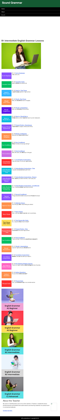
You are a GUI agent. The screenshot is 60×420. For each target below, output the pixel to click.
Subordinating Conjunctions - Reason (26, 177)
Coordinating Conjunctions (23, 159)
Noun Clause (19, 211)
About (3, 12)
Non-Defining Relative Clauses (23, 263)
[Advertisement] (30, 28)
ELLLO (3, 15)
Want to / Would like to (21, 116)
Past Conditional (20, 237)
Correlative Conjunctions (22, 255)
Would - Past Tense (20, 99)
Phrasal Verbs (19, 281)
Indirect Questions (20, 272)
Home (3, 9)
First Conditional (20, 151)
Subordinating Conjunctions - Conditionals (27, 185)
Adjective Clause (20, 203)
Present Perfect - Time (21, 229)
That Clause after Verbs (21, 220)
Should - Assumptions (21, 246)
